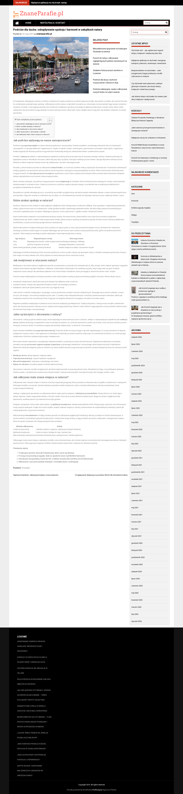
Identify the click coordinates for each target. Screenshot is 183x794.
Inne (133, 194)
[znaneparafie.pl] (17, 23)
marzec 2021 (136, 522)
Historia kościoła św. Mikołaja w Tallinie (32, 670)
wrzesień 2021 (137, 479)
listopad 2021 (136, 465)
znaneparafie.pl (44, 34)
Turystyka (25, 468)
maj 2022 (134, 422)
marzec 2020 (136, 607)
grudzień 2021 (136, 458)
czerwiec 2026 (137, 351)
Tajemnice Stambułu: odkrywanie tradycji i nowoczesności (35, 475)
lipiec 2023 (135, 387)
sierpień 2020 (136, 572)
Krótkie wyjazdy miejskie (140, 208)
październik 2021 (138, 472)
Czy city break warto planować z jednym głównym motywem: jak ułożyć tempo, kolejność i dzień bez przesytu (146, 86)
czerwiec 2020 (137, 586)
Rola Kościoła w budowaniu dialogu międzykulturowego (34, 681)
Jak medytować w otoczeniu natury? (29, 129)
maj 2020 (134, 593)
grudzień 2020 (136, 543)
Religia (134, 215)
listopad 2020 (136, 550)
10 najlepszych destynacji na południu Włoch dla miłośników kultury (101, 475)
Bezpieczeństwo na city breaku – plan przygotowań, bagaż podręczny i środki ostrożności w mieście (146, 73)
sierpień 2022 (136, 401)
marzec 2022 (136, 437)
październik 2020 (138, 557)
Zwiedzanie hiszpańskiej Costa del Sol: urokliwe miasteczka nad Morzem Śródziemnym (55, 459)
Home (28, 23)
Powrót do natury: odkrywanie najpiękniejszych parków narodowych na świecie (110, 61)
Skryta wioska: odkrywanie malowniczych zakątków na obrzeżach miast (30, 770)
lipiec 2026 (135, 344)
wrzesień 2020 (137, 564)
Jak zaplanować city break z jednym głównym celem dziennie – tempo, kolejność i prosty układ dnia (34, 695)
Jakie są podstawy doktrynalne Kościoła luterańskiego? (31, 757)
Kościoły (134, 201)
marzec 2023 (136, 394)
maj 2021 (134, 508)
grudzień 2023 (136, 373)
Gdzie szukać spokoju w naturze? (28, 126)
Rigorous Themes (109, 790)
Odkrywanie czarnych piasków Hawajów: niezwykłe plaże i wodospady (48, 462)
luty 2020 (134, 614)
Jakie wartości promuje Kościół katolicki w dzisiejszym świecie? (31, 746)
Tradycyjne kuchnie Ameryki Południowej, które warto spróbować (46, 453)
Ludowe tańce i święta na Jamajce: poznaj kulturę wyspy (32, 735)
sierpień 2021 (136, 486)
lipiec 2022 (135, 408)
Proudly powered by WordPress (79, 790)
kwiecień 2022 (136, 429)
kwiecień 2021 (136, 515)
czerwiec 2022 (137, 415)
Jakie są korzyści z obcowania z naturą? (31, 132)
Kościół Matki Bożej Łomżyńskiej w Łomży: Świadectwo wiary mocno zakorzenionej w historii (148, 148)
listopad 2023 (136, 380)
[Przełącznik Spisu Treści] (49, 120)
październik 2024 (138, 365)
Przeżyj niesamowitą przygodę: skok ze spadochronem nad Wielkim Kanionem (51, 456)
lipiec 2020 (135, 579)
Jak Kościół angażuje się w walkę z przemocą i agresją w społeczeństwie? (152, 291)
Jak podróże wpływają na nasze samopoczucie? (34, 124)
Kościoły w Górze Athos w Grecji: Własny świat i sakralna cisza (32, 659)
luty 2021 (134, 529)
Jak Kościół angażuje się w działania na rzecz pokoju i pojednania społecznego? (146, 310)
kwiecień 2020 (136, 600)
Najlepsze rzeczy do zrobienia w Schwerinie (148, 138)
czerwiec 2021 (137, 500)
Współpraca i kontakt (52, 23)
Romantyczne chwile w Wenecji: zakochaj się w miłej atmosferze (32, 708)
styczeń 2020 (136, 621)
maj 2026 (134, 358)
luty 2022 (134, 444)
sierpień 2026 (136, 337)
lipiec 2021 (135, 493)
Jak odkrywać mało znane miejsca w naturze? (33, 134)
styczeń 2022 (136, 451)
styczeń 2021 (136, 536)
